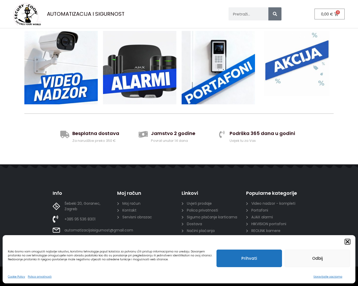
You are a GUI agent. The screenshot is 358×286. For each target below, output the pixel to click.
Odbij (317, 258)
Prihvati (249, 258)
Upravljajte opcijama (327, 277)
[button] (347, 241)
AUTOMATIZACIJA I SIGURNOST (85, 14)
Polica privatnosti (40, 277)
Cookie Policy (16, 277)
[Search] (274, 13)
